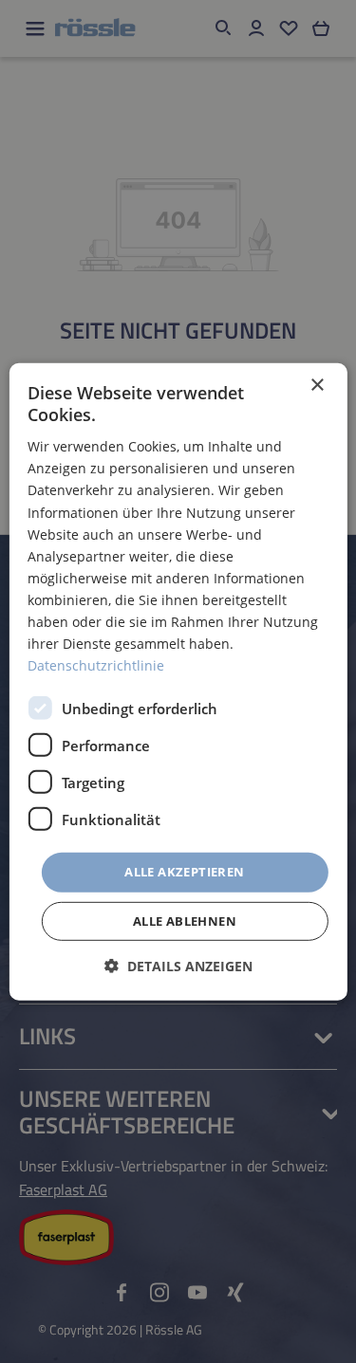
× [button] (316, 385)
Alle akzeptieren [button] (184, 871)
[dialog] (178, 681)
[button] (178, 966)
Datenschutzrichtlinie (96, 665)
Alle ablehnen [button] (184, 921)
